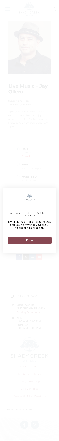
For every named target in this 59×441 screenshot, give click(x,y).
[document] (29, 220)
